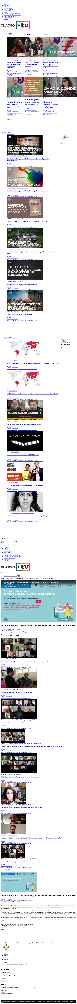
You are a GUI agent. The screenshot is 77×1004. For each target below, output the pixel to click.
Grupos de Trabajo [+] (66, 37)
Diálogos (29, 58)
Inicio (2, 578)
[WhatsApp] (41, 126)
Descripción (6, 870)
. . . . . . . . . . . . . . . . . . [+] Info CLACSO (65, 142)
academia (5, 943)
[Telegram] (41, 128)
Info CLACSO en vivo (22, 156)
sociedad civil (58, 943)
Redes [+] (45, 34)
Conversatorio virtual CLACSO (14, 720)
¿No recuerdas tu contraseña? (8, 995)
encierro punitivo (12, 943)
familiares (19, 943)
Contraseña (4, 978)
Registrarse (3, 981)
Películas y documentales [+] (68, 46)
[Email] (41, 131)
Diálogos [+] (28, 34)
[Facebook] (41, 121)
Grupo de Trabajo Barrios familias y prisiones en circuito (40, 943)
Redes (10, 97)
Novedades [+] (10, 34)
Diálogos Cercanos (13, 58)
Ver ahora (9, 70)
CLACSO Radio (11, 338)
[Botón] (1, 903)
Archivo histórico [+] (66, 50)
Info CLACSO (10, 134)
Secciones (6, 31)
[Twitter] (41, 123)
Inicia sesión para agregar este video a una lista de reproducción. (14, 75)
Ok (1, 1002)
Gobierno (24, 943)
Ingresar (3, 993)
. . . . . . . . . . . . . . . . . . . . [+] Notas (65, 347)
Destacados (9, 33)
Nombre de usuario (6, 972)
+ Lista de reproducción (12, 71)
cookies (8, 1001)
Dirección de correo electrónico (8, 975)
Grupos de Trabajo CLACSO (27, 513)
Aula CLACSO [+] (65, 41)
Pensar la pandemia (19, 659)
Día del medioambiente (12, 743)
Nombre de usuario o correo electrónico (10, 987)
